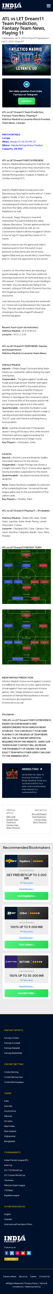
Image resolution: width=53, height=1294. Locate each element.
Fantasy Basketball (13, 1053)
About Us (23, 1276)
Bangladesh (9, 1141)
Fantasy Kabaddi (12, 1048)
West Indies (9, 1126)
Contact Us (44, 1276)
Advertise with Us (33, 1286)
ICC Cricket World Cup (14, 1175)
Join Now (27, 101)
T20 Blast (8, 1190)
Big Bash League (11, 1195)
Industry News (9, 1276)
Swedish (8, 1219)
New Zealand (10, 1131)
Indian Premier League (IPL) (16, 1160)
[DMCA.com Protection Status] (11, 1259)
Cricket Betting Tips (13, 1077)
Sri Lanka (8, 1121)
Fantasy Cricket (11, 1038)
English (7, 1214)
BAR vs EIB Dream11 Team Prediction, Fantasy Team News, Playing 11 (13, 822)
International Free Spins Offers (18, 1224)
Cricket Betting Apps (14, 1082)
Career (33, 1276)
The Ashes (9, 1180)
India (6, 1101)
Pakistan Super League (14, 1185)
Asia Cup (8, 1165)
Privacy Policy (31, 1283)
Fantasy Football (12, 1043)
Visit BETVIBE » (26, 993)
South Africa (10, 1111)
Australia (8, 1106)
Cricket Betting (11, 1072)
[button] (6, 1253)
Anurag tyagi (30, 768)
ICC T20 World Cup (13, 1170)
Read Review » (26, 889)
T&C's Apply (28, 883)
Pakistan (8, 1116)
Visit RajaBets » (26, 895)
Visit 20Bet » (26, 944)
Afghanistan (10, 1136)
